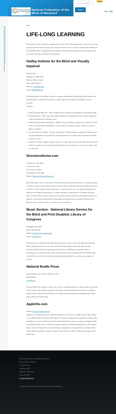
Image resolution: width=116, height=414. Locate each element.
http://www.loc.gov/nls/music (42, 233)
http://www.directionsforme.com (43, 176)
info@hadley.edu (37, 90)
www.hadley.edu (38, 86)
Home (28, 25)
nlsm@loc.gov (36, 236)
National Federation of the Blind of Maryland (50, 11)
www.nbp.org (30, 280)
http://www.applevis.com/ (41, 311)
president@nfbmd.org (26, 378)
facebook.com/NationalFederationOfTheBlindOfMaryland (4, 45)
